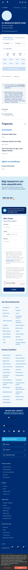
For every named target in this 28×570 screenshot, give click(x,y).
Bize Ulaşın (17, 7)
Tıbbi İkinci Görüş (10, 455)
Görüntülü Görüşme (20, 37)
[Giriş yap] (23, 2)
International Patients (11, 439)
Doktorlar (5, 7)
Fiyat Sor (8, 449)
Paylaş (24, 7)
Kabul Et (21, 567)
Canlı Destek (21, 85)
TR (25, 2)
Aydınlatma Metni (10, 260)
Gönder (14, 289)
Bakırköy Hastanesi (8, 27)
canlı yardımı (10, 212)
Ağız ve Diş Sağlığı (8, 25)
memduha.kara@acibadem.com (10, 31)
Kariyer (8, 444)
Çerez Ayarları (7, 567)
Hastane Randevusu (8, 37)
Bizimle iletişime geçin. (14, 413)
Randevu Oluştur (14, 69)
